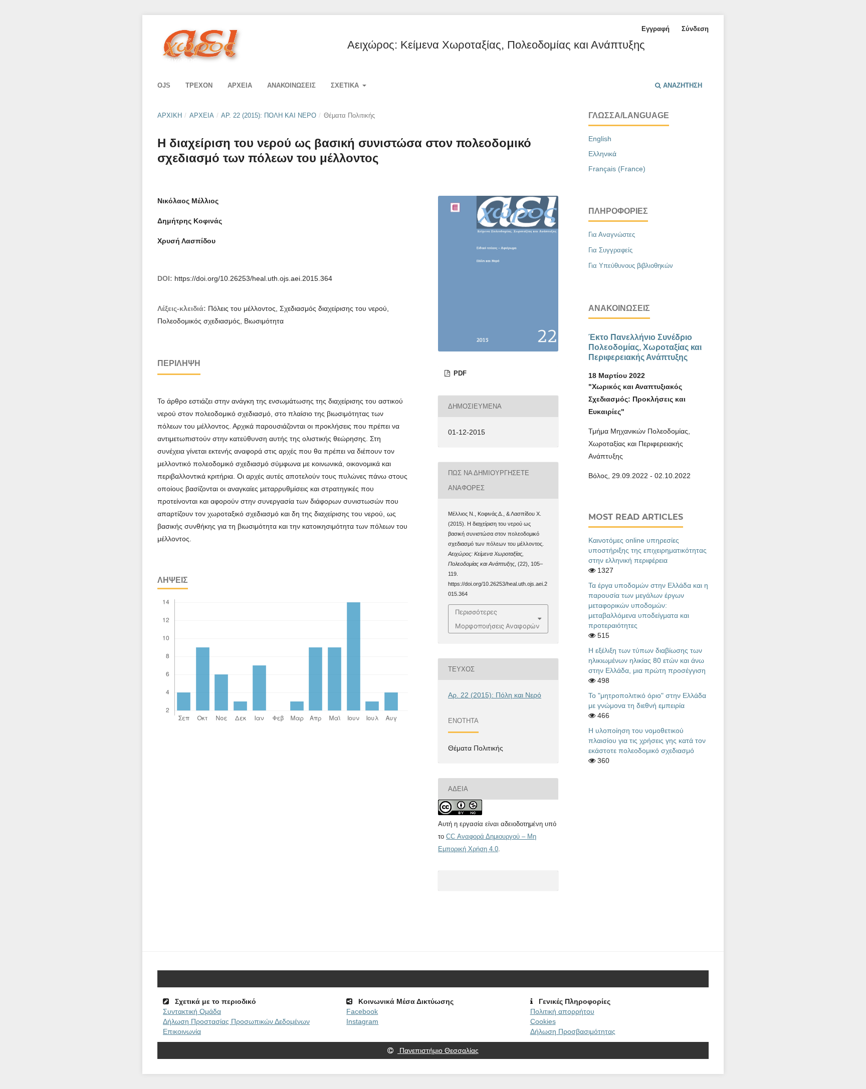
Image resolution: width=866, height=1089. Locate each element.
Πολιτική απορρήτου (562, 1011)
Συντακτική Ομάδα (192, 1011)
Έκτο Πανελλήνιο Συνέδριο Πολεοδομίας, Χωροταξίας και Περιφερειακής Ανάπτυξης (645, 346)
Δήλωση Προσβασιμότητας (572, 1031)
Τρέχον (198, 85)
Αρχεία (240, 85)
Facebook (362, 1011)
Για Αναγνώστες (611, 234)
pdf (459, 373)
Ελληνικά (602, 154)
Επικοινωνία (182, 1031)
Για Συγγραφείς (610, 250)
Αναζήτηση (681, 85)
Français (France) (616, 169)
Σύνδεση (695, 29)
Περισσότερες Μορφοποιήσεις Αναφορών (497, 619)
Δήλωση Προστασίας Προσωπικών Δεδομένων (236, 1021)
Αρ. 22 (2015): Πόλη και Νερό (268, 115)
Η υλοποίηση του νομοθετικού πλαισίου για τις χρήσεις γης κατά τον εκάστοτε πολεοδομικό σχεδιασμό (647, 741)
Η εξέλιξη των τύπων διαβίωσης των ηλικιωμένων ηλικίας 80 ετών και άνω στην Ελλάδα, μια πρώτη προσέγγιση (647, 660)
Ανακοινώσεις (291, 85)
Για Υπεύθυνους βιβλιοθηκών (630, 265)
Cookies (543, 1021)
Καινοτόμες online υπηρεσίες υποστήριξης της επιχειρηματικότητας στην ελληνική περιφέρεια (647, 550)
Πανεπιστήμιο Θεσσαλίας (438, 1050)
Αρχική (169, 115)
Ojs (163, 85)
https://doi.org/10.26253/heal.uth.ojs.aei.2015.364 (253, 278)
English (599, 139)
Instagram (362, 1021)
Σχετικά (346, 85)
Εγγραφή (655, 29)
